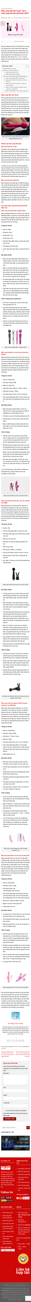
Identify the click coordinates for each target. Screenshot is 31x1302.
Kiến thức (9, 1286)
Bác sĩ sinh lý (19, 57)
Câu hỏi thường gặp (23, 1185)
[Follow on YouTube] (10, 1198)
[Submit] (28, 1127)
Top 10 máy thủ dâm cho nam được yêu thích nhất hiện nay (23, 1054)
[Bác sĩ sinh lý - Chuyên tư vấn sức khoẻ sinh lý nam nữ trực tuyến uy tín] (15, 3)
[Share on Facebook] (11, 1040)
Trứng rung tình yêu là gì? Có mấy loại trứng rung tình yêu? (7, 1054)
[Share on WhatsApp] (8, 1040)
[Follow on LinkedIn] (9, 1198)
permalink (3, 1048)
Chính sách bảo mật (23, 1182)
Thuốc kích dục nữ (8, 1220)
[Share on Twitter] (14, 1040)
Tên (4, 1087)
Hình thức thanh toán (24, 1171)
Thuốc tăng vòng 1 (8, 1212)
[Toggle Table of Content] (26, 66)
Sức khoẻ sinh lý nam (22, 1284)
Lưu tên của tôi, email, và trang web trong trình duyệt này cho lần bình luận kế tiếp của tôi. (15, 1113)
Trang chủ (5, 1284)
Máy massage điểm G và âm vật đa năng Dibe (17, 90)
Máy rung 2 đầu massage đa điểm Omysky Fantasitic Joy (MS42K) (16, 88)
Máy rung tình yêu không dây (13, 74)
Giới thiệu (12, 1284)
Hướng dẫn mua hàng (24, 1168)
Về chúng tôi (16, 1286)
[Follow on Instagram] (3, 1198)
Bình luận (6, 1073)
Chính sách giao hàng (24, 1174)
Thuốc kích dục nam (8, 1223)
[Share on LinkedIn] (23, 1040)
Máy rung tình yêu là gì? (9, 68)
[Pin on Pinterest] (20, 1040)
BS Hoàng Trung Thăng (23, 17)
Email (5, 1095)
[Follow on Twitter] (7, 1198)
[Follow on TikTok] (5, 1198)
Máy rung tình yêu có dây (12, 72)
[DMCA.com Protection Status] (7, 1200)
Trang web (6, 1103)
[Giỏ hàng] (29, 3)
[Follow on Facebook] (1, 1198)
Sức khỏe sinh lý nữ (6, 8)
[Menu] (2, 3)
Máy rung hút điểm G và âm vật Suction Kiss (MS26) (16, 80)
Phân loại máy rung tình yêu (10, 70)
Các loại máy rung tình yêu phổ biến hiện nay (15, 76)
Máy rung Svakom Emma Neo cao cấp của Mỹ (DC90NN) (16, 84)
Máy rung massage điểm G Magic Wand (15, 78)
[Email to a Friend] (17, 1040)
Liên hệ (23, 1286)
